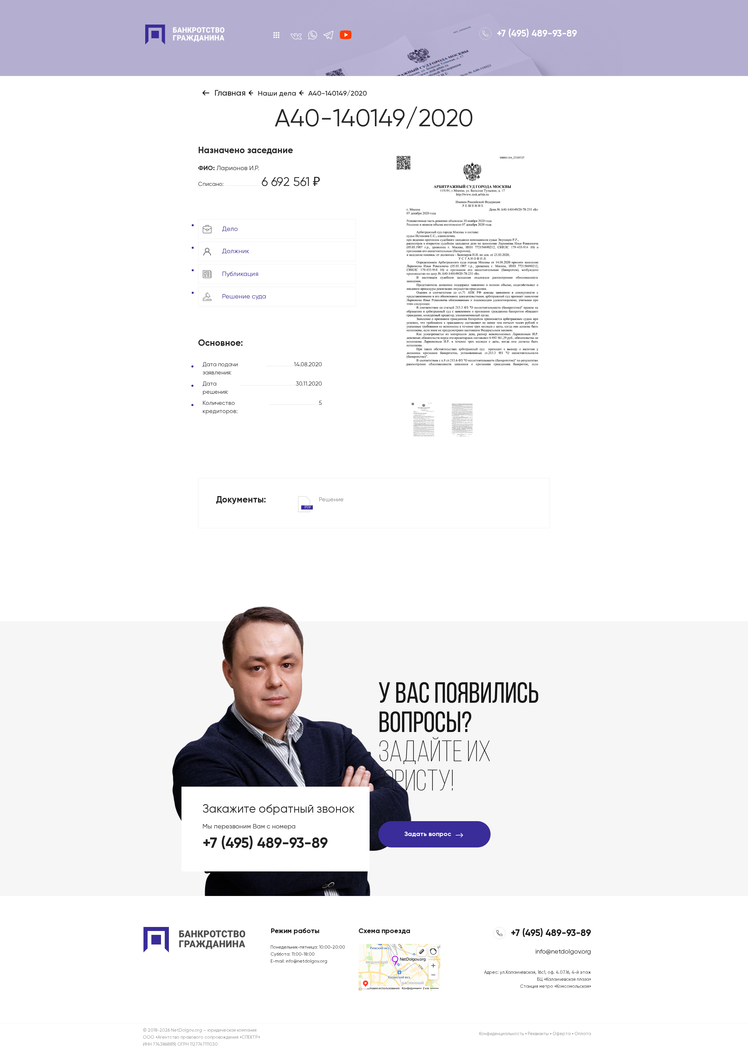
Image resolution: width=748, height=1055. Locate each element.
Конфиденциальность (501, 1034)
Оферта (562, 1034)
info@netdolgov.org (306, 961)
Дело (229, 229)
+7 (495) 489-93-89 (535, 34)
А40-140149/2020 (337, 93)
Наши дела (276, 93)
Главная (229, 93)
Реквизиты (538, 1034)
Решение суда (243, 296)
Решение (324, 500)
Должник (234, 251)
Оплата (582, 1034)
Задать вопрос (427, 834)
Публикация (239, 274)
